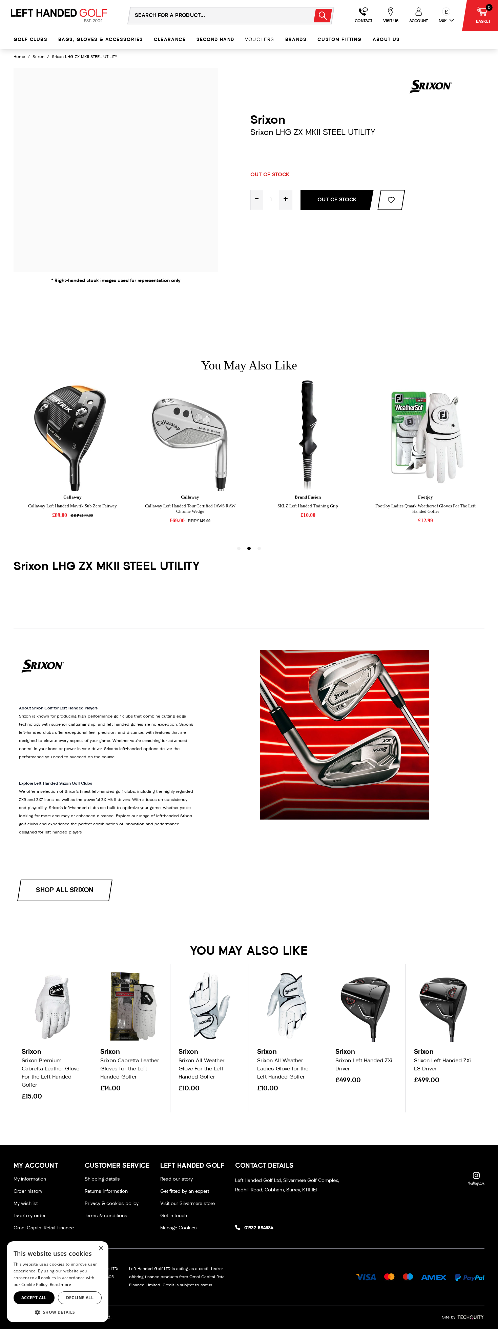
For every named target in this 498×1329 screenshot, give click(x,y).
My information (30, 1179)
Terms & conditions (106, 1216)
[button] (58, 1312)
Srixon (38, 57)
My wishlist (26, 1203)
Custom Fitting (339, 39)
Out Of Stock (337, 200)
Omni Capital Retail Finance (44, 1228)
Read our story (176, 1179)
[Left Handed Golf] (59, 15)
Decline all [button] (80, 1298)
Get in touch (173, 1216)
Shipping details (102, 1179)
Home (19, 57)
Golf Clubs (30, 39)
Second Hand (215, 39)
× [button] (100, 1248)
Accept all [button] (34, 1298)
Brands (296, 39)
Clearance (170, 39)
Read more (60, 1284)
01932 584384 (258, 1228)
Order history (28, 1191)
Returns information (106, 1191)
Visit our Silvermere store (187, 1203)
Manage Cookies (178, 1228)
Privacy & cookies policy (112, 1203)
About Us (386, 39)
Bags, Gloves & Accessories (100, 39)
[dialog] (57, 1281)
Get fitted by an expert (184, 1191)
